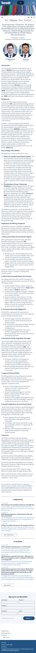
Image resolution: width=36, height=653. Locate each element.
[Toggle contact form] (20, 3)
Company (3, 605)
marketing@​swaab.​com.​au (12, 487)
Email (20, 611)
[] (10, 136)
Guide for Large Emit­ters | (20, 471)
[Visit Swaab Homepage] (5, 2)
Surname (21, 600)
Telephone (4, 611)
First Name (4, 600)
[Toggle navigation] (33, 2)
